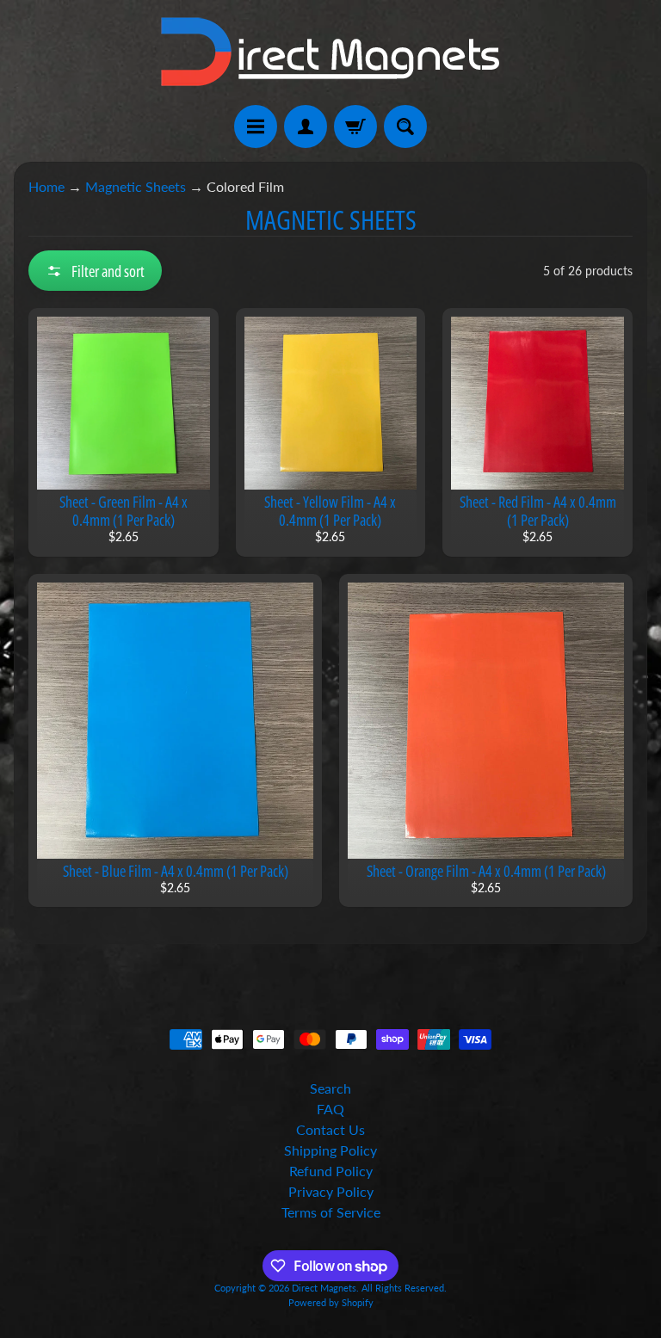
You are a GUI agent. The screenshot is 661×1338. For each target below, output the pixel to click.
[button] (95, 270)
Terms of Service (330, 1212)
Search (330, 1088)
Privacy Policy (331, 1191)
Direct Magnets (324, 1287)
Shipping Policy (330, 1150)
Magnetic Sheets (135, 186)
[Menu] (255, 126)
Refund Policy (331, 1170)
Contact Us (330, 1129)
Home (46, 186)
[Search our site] (405, 126)
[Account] (305, 126)
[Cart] (355, 126)
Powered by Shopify (331, 1302)
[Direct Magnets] (330, 52)
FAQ (330, 1109)
